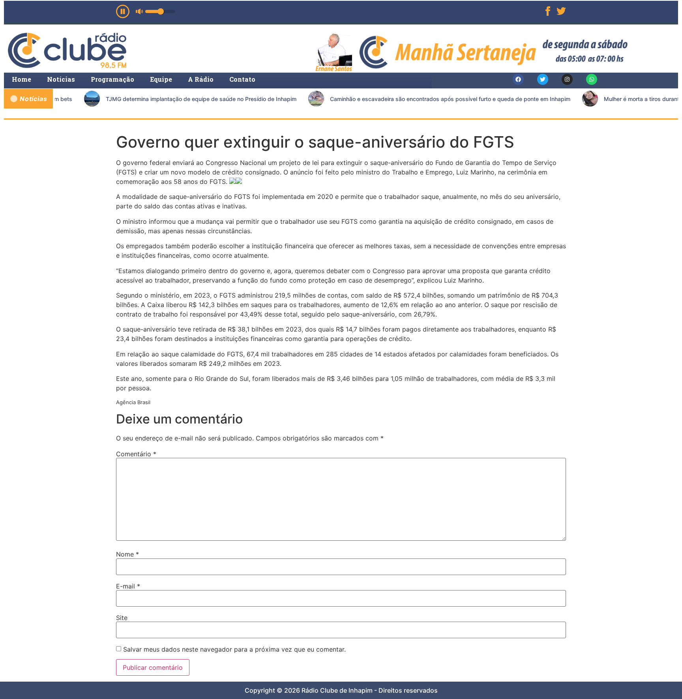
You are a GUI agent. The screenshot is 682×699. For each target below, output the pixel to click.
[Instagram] (567, 79)
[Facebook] (518, 79)
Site (121, 618)
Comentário (136, 454)
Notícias (61, 79)
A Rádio (201, 79)
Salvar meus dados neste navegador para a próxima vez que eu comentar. (234, 649)
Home (21, 79)
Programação (112, 79)
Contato (242, 79)
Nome (127, 554)
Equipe (161, 79)
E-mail (128, 586)
